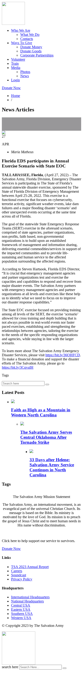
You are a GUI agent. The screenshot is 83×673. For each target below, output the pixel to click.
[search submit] (64, 668)
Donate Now (11, 88)
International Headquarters (30, 597)
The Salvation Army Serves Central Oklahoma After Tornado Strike (46, 437)
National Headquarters (27, 601)
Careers (16, 571)
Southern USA (22, 614)
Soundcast (18, 575)
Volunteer (18, 59)
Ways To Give (21, 43)
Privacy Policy (21, 579)
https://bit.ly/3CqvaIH (17, 367)
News (24, 76)
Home (15, 96)
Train (15, 63)
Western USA (21, 618)
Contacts (26, 39)
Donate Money (31, 47)
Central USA (20, 605)
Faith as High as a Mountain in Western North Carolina (40, 412)
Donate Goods (31, 51)
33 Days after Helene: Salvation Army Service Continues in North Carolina (52, 467)
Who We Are (20, 30)
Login (15, 80)
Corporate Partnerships (36, 55)
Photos (25, 72)
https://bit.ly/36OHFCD (62, 355)
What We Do (29, 35)
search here (10, 667)
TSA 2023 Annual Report (30, 567)
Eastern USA (20, 609)
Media (15, 68)
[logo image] (18, 663)
